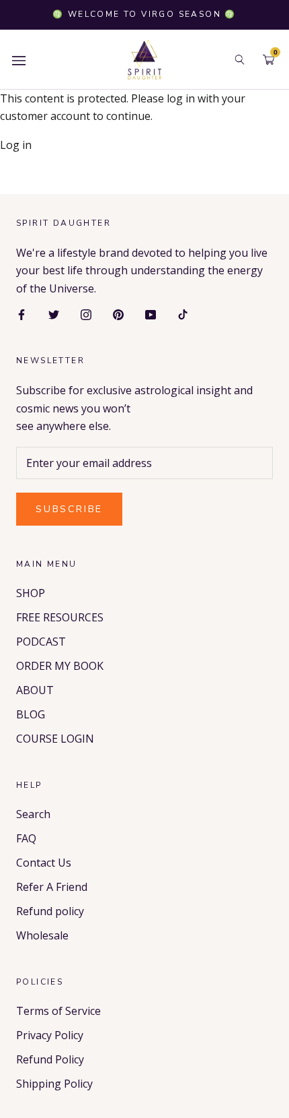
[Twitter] (53, 313)
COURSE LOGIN (55, 738)
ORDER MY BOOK (60, 665)
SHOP (30, 593)
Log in (16, 144)
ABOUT (35, 690)
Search (33, 814)
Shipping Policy (54, 1083)
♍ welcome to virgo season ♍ (144, 14)
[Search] (239, 59)
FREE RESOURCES (60, 617)
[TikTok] (182, 313)
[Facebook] (21, 313)
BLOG (30, 714)
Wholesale (42, 935)
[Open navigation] (19, 59)
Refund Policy (50, 1059)
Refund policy (50, 911)
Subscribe (69, 509)
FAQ (26, 838)
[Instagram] (86, 313)
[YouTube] (150, 313)
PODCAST (41, 641)
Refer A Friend (51, 886)
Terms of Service (58, 1010)
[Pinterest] (118, 313)
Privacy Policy (49, 1035)
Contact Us (43, 862)
